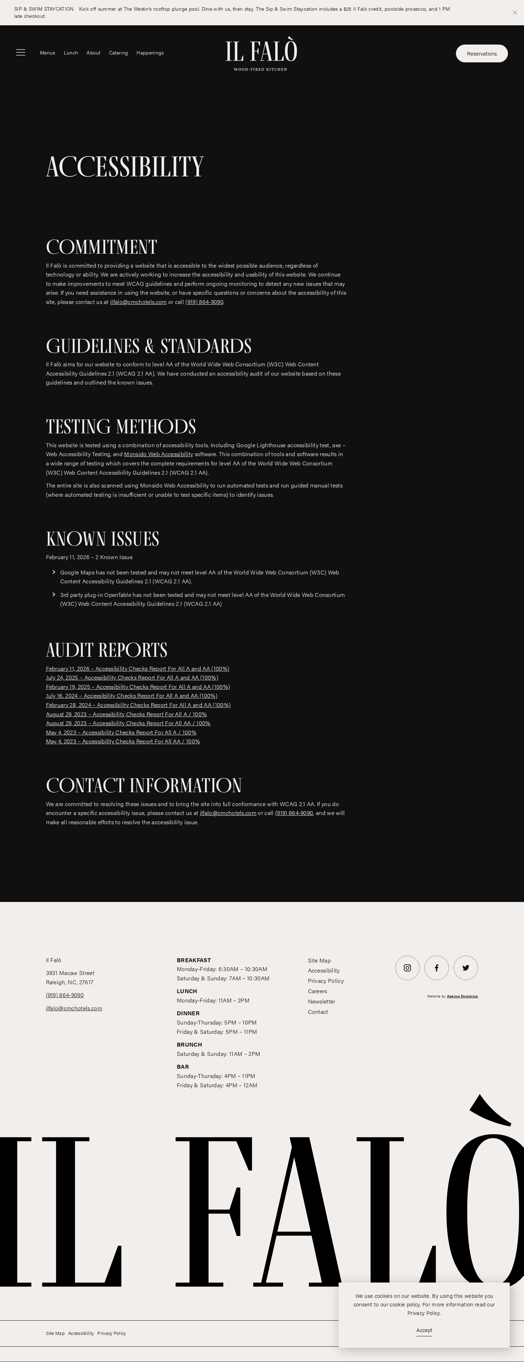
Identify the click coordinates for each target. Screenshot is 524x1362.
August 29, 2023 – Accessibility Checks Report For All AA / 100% (128, 723)
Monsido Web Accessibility (158, 454)
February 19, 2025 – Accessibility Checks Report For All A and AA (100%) (138, 686)
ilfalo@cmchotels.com (138, 302)
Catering (118, 52)
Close (515, 12)
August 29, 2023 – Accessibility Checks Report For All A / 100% (126, 714)
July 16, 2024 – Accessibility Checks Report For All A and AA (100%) (131, 695)
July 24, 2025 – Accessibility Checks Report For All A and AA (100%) (132, 677)
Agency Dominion (462, 996)
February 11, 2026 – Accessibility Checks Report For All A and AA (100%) (138, 668)
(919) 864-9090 (204, 302)
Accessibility (324, 970)
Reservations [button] (482, 53)
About (94, 52)
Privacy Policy (326, 980)
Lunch (71, 52)
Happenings (150, 52)
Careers (317, 991)
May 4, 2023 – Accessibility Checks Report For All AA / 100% (123, 741)
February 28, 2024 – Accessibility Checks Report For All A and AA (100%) (138, 705)
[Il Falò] (261, 52)
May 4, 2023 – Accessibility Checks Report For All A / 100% (121, 732)
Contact (318, 1011)
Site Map (319, 960)
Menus (47, 52)
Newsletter (321, 1001)
